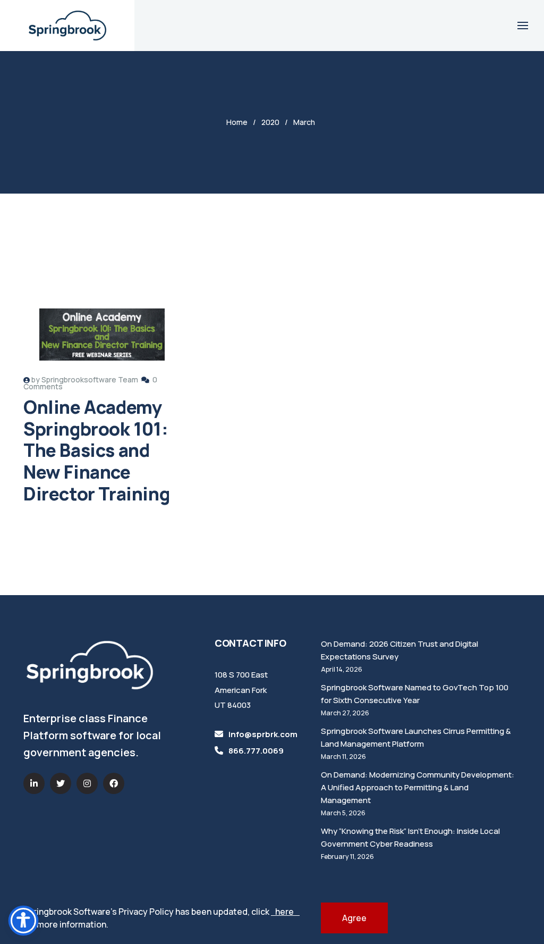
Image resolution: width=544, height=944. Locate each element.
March (304, 122)
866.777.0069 (256, 750)
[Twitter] (60, 783)
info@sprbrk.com (263, 734)
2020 (270, 122)
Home (237, 122)
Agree (354, 918)
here (285, 911)
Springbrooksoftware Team (89, 379)
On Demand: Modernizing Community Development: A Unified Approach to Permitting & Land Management (417, 787)
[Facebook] (113, 783)
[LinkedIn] (34, 783)
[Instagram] (87, 783)
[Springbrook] (67, 25)
